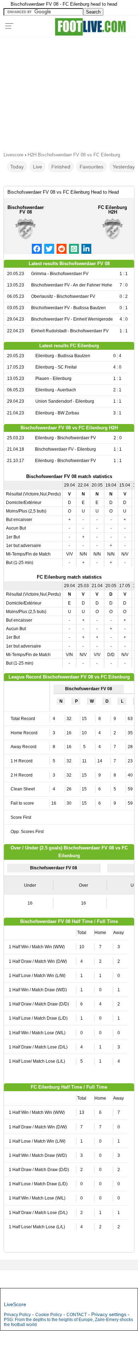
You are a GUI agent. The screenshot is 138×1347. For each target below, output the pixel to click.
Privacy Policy (17, 1314)
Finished (60, 167)
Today (17, 167)
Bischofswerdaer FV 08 (25, 210)
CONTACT (77, 1314)
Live (37, 167)
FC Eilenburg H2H (112, 210)
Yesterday (124, 167)
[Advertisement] (69, 92)
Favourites (91, 167)
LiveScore (15, 1304)
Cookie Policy (48, 1314)
